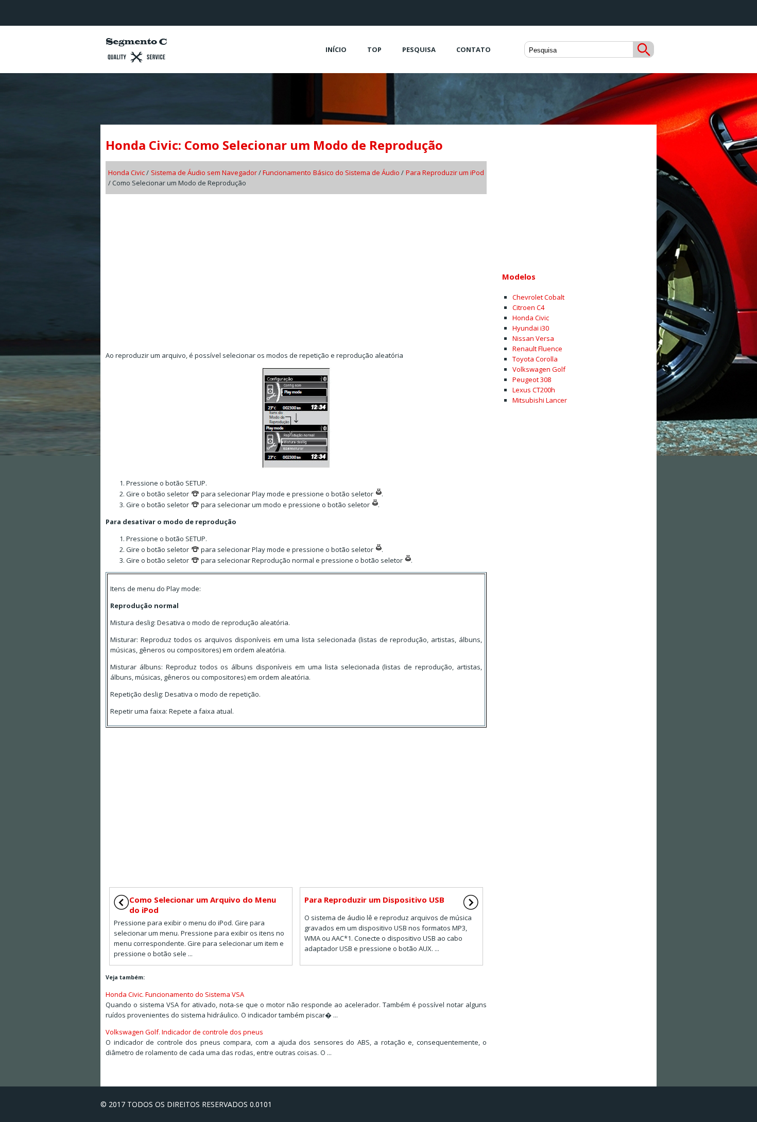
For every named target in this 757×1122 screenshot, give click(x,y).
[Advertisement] (296, 269)
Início (336, 49)
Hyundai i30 (530, 328)
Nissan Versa (533, 338)
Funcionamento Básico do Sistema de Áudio (331, 172)
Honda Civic (126, 172)
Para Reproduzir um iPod (445, 172)
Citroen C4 (528, 307)
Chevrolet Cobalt (538, 297)
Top (374, 49)
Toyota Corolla (535, 359)
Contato (473, 49)
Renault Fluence (537, 348)
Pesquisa (419, 49)
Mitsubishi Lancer (539, 400)
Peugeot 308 (531, 379)
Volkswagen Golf (538, 369)
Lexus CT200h (533, 389)
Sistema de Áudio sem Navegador (204, 172)
